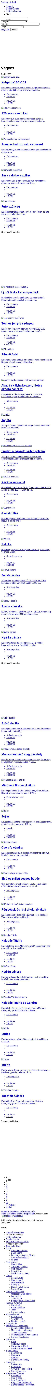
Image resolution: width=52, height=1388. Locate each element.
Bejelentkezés (12, 1239)
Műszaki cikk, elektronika (17, 1326)
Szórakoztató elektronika (22, 1328)
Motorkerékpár (17, 1282)
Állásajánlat (16, 1316)
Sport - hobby (12, 1351)
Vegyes (14, 1260)
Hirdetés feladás (13, 1237)
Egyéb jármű (16, 1289)
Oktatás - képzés (18, 1321)
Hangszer (10, 1362)
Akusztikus (16, 1367)
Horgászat (15, 1355)
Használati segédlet (15, 1232)
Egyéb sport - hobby (20, 1360)
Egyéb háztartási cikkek (21, 1348)
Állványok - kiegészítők (21, 1369)
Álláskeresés (17, 1319)
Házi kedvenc (17, 1269)
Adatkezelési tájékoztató (12, 1211)
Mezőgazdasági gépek (21, 1294)
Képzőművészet (18, 1380)
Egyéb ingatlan (18, 1312)
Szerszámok (16, 1298)
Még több (5, 29)
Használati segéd (17, 1214)
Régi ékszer (16, 1378)
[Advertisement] (26, 48)
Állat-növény (11, 1262)
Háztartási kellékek (19, 1346)
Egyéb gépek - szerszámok (23, 1301)
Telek (13, 1310)
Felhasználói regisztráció (17, 1241)
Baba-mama (16, 1253)
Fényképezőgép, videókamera (24, 1335)
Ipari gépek (16, 1296)
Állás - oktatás (12, 1314)
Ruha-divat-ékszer (19, 1251)
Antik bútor (16, 1376)
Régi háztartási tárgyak (21, 1382)
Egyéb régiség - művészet (22, 1385)
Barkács (14, 1357)
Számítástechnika (19, 1332)
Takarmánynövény (19, 1266)
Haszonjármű (17, 1280)
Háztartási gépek (18, 1344)
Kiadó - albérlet (18, 1307)
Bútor (13, 1342)
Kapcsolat (29, 1214)
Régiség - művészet (15, 1373)
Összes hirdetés (13, 1246)
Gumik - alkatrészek (20, 1287)
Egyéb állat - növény (20, 1273)
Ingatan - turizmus (14, 1303)
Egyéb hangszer (18, 1371)
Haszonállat (16, 1264)
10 (7, 1203)
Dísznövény (16, 1271)
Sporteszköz (16, 1353)
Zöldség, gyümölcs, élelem (23, 1255)
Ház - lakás (16, 1305)
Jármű (9, 1276)
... (7, 1191)
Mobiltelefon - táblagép (21, 1330)
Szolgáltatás (11, 1323)
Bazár (8, 1248)
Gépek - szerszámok (15, 1291)
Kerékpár (15, 1285)
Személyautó (17, 1278)
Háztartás (10, 1339)
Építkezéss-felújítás (20, 1257)
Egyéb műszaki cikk (20, 1337)
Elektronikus (16, 1364)
